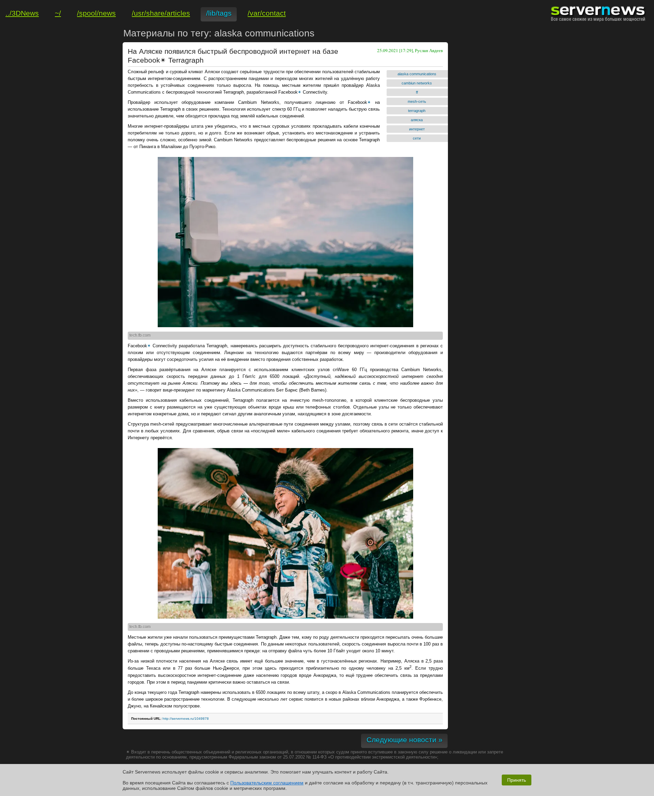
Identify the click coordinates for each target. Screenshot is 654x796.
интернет (417, 129)
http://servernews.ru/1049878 (185, 718)
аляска (417, 120)
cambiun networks (417, 83)
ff (417, 92)
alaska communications (417, 74)
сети (417, 138)
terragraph (416, 111)
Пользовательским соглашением (266, 782)
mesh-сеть (417, 101)
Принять (516, 780)
